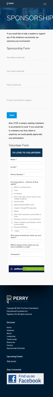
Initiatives (10, 330)
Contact (10, 345)
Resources (11, 342)
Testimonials (12, 339)
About (9, 333)
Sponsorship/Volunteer (16, 348)
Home (9, 327)
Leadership (11, 336)
